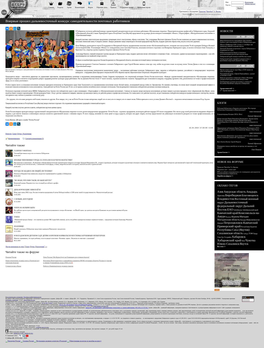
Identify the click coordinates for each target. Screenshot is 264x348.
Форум (90, 7)
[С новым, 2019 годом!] (9, 205)
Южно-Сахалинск (228, 243)
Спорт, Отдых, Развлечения (21, 134)
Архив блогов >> (223, 152)
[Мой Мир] (14, 28)
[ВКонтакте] (7, 28)
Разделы (60, 7)
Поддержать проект (126, 7)
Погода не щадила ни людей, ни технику (33, 171)
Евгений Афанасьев (254, 116)
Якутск (244, 243)
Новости (8, 134)
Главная (51, 7)
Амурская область (235, 191)
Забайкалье (238, 210)
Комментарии (79, 7)
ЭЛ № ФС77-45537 (47, 303)
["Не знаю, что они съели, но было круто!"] (9, 186)
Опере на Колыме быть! (24, 208)
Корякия (228, 217)
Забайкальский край (250, 210)
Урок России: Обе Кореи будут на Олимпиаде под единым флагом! (66, 257)
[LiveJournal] (18, 28)
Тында (255, 234)
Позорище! (19, 226)
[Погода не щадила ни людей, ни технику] (9, 177)
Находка (243, 220)
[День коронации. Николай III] (9, 195)
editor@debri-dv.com (29, 300)
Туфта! (17, 217)
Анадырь (251, 191)
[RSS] (217, 290)
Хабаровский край (229, 240)
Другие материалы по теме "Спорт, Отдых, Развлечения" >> (26, 247)
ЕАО (230, 209)
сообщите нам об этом (42, 327)
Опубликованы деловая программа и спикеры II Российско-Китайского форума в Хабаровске (235, 82)
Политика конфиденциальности (32, 297)
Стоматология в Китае (13, 266)
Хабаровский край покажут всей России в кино (235, 56)
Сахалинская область (230, 233)
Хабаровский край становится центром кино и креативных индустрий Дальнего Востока (235, 59)
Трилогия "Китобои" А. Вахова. (210, 12)
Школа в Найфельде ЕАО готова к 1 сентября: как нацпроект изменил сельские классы (236, 45)
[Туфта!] (9, 223)
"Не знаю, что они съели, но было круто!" (33, 180)
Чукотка (250, 240)
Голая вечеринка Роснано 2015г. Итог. (230, 114)
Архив (69, 7)
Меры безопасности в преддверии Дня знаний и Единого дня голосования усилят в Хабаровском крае (237, 41)
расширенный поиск (56, 16)
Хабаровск (239, 236)
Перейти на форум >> (225, 176)
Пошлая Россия (11, 257)
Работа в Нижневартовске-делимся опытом (58, 266)
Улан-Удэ (220, 237)
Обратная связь (102, 7)
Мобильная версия (144, 7)
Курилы (235, 216)
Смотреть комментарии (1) (34, 139)
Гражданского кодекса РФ (100, 306)
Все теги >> (221, 246)
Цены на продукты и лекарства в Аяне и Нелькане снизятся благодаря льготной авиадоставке (236, 78)
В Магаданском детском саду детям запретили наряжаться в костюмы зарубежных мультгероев (59, 236)
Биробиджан (233, 195)
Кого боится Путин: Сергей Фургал (229, 142)
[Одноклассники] (11, 28)
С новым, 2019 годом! (23, 199)
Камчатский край (227, 213)
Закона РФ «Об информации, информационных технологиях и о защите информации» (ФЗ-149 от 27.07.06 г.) (117, 307)
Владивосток (225, 198)
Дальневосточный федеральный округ (232, 204)
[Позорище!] (9, 232)
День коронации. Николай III (27, 190)
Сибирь (245, 233)
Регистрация (249, 2)
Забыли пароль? (250, 4)
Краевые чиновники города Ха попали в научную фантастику (43, 160)
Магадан (244, 216)
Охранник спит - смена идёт (226, 169)
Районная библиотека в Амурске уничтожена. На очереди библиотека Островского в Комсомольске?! (236, 109)
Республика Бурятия (249, 227)
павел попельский (255, 112)
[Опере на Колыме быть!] (9, 213)
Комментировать (14, 139)
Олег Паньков (256, 150)
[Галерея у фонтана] (9, 156)
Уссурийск (227, 237)
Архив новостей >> (227, 89)
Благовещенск (250, 195)
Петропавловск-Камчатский (241, 222)
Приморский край (229, 226)
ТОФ (251, 234)
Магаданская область (228, 219)
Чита (243, 241)
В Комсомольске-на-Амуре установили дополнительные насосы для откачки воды (234, 53)
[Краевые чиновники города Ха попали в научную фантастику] (9, 166)
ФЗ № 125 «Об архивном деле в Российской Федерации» (75, 304)
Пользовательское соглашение (14, 297)
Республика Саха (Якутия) (233, 229)
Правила (113, 7)
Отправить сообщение (12, 300)
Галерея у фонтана (22, 151)
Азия (220, 191)
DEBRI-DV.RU (28, 333)
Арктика (221, 195)
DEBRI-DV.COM (19, 333)
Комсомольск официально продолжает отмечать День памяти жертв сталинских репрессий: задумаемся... (237, 136)
